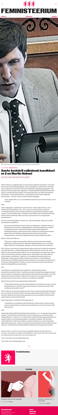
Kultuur (3, 16)
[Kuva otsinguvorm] (2, 4)
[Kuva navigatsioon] (56, 4)
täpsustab (9, 208)
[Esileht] (29, 4)
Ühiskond (29, 16)
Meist (31, 409)
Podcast (32, 413)
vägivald (27, 177)
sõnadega (36, 196)
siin (28, 338)
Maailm (54, 16)
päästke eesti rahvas (20, 177)
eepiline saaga (12, 177)
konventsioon (19, 187)
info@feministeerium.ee (6, 414)
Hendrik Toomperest (43, 189)
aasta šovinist (4, 177)
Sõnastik (33, 411)
